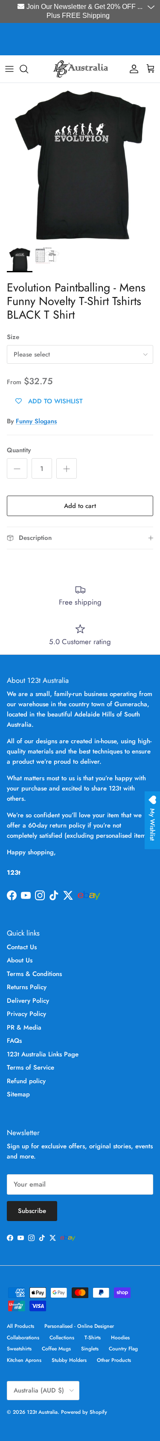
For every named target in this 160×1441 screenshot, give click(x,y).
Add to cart (80, 506)
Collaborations (23, 1337)
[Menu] (9, 69)
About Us (19, 960)
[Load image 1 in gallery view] (80, 163)
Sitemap (18, 1094)
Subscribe (32, 1211)
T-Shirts (92, 1337)
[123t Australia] (80, 69)
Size (13, 337)
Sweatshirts (19, 1349)
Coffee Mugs (56, 1349)
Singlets (90, 1349)
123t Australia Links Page (43, 1054)
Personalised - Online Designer (79, 1326)
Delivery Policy (28, 1000)
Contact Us (22, 947)
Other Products (114, 1360)
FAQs (14, 1040)
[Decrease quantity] (17, 468)
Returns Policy (27, 987)
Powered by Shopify (84, 1412)
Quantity (19, 450)
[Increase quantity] (66, 468)
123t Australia (42, 1412)
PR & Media (24, 1027)
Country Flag (123, 1349)
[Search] (28, 69)
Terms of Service (30, 1067)
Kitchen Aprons (24, 1360)
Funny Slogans (36, 421)
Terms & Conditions (34, 974)
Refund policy (26, 1081)
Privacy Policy (26, 1014)
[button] (152, 7)
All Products (20, 1326)
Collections (61, 1337)
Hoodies (120, 1337)
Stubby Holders (69, 1360)
